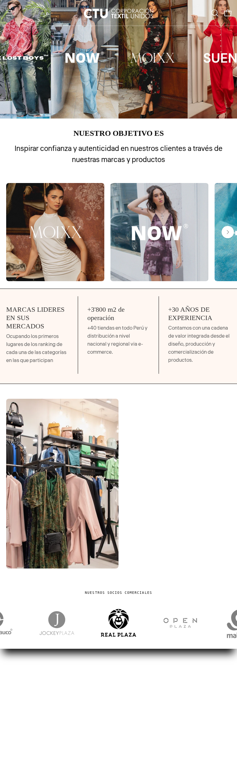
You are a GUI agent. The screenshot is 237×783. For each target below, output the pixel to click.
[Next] (228, 232)
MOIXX (133, 723)
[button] (214, 13)
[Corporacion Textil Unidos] (118, 13)
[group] (118, 232)
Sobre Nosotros (23, 723)
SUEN (131, 755)
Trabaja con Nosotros (30, 744)
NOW (131, 734)
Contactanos (20, 734)
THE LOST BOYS (143, 744)
